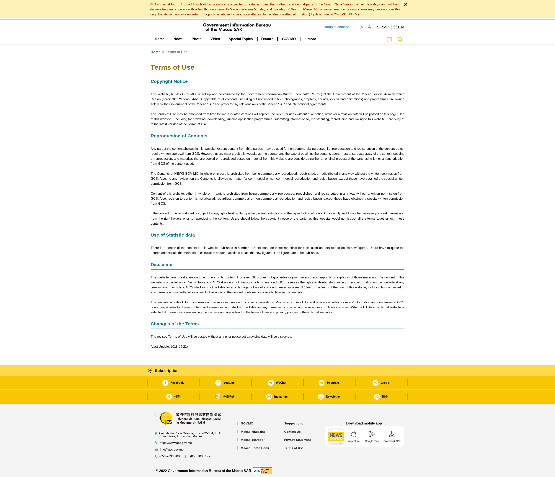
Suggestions (293, 423)
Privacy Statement (297, 439)
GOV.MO (247, 423)
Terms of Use (294, 448)
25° (385, 27)
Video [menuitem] (215, 39)
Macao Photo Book (255, 448)
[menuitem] (178, 39)
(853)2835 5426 (201, 456)
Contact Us (292, 431)
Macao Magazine (253, 431)
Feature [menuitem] (267, 39)
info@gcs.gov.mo (172, 449)
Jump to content (336, 27)
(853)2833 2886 (170, 456)
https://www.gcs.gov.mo (176, 442)
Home (155, 52)
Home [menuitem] (160, 39)
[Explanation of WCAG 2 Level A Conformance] (262, 470)
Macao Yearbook (253, 439)
